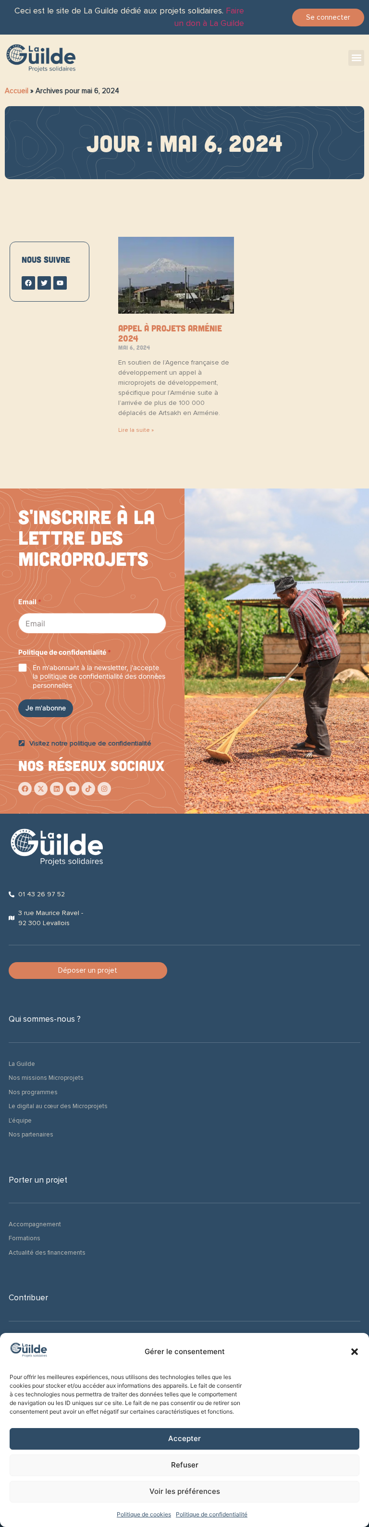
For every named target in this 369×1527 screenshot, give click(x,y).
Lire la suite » (136, 430)
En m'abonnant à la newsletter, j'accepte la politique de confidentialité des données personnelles (99, 676)
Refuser (184, 1464)
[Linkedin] (56, 788)
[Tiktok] (88, 788)
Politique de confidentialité (211, 1514)
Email (29, 602)
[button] (354, 1351)
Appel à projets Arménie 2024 (170, 333)
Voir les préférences (184, 1491)
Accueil (16, 90)
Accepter (184, 1438)
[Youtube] (72, 788)
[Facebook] (25, 788)
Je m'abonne (45, 708)
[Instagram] (104, 788)
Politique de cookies (144, 1514)
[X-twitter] (41, 788)
